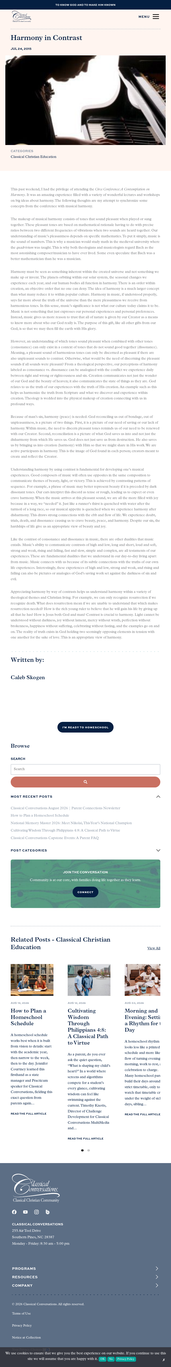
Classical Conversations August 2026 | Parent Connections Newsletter (65, 808)
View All (153, 948)
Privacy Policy (22, 1325)
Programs (24, 1268)
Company (22, 1285)
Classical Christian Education (33, 157)
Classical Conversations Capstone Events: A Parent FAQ (55, 838)
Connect (85, 892)
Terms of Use (21, 1313)
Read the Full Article (29, 1113)
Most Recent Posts (32, 797)
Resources (25, 1277)
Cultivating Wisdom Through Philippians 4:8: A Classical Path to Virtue (65, 830)
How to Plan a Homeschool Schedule (40, 815)
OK (102, 1359)
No (111, 1359)
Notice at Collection (26, 1337)
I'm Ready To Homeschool (85, 727)
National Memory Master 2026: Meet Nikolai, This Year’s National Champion (71, 823)
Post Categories (29, 850)
